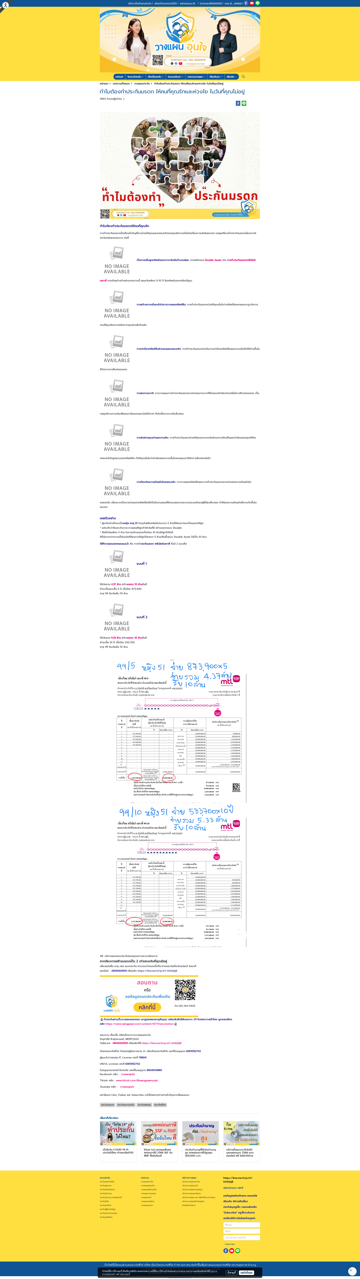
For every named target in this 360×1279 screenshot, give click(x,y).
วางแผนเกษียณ (147, 1201)
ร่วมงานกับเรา (174, 76)
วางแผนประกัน (147, 1181)
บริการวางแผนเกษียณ (191, 1193)
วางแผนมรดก (147, 1205)
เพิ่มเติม (231, 76)
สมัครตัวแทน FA (187, 3)
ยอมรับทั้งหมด (246, 1272)
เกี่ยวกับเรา (215, 76)
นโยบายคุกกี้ (125, 1274)
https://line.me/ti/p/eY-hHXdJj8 (157, 971)
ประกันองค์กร (105, 1205)
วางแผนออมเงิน (148, 1185)
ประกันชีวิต (104, 1201)
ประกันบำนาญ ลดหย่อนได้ (111, 1197)
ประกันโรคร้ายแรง (107, 1189)
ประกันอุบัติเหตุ (106, 1217)
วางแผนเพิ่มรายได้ (148, 1189)
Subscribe (230, 1244)
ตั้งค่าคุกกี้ (232, 1272)
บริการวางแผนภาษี (190, 1185)
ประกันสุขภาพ (105, 1185)
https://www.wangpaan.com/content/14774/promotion (140, 1024)
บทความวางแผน (195, 76)
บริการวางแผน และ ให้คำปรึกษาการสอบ (198, 1197)
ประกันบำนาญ (106, 1193)
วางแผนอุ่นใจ (128, 1074)
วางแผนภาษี (146, 1197)
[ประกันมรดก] (180, 730)
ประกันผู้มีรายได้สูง (108, 1209)
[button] (243, 76)
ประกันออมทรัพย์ (107, 1181)
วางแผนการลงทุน (148, 1193)
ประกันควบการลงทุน (108, 1213)
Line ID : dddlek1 (233, 3)
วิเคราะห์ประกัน (135, 76)
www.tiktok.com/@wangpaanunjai (137, 1080)
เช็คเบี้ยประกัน (155, 76)
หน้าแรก (119, 76)
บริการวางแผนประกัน (191, 1181)
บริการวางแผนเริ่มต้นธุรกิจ (193, 1201)
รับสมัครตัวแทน (188, 1205)
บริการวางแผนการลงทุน (192, 1189)
